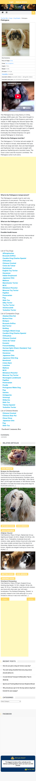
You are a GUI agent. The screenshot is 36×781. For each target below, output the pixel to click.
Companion (10, 63)
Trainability (5, 74)
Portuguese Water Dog (12, 387)
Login (11, 2)
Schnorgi (6, 397)
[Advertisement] (18, 175)
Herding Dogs (8, 579)
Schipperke (7, 395)
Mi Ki (5, 285)
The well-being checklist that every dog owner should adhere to (17, 671)
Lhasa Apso (7, 363)
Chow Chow (7, 418)
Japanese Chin (8, 278)
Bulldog (6, 328)
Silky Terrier (7, 303)
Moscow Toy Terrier (10, 290)
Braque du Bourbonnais (10, 471)
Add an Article (21, 2)
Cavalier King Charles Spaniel (14, 258)
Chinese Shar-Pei (10, 416)
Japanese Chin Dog (10, 358)
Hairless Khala (8, 351)
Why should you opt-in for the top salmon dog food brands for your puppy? (19, 689)
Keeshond (7, 360)
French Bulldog (9, 346)
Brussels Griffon (9, 256)
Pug (4, 298)
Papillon (6, 293)
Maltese (6, 280)
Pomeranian (7, 295)
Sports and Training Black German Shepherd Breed (19, 684)
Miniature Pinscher (10, 288)
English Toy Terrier (10, 271)
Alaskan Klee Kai (9, 316)
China (11, 60)
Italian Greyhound (10, 276)
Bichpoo (6, 321)
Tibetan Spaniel (9, 405)
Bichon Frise (7, 318)
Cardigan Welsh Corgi (11, 331)
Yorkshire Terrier (9, 310)
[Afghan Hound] (18, 504)
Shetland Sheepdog (9, 581)
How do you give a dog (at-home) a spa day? (17, 666)
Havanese (7, 273)
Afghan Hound (6, 533)
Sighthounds (8, 530)
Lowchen (6, 365)
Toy (6, 63)
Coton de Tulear (9, 266)
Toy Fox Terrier (8, 305)
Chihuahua (7, 261)
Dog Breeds (7, 469)
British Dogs (7, 574)
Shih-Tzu (6, 300)
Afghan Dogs (8, 526)
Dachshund (7, 268)
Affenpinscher (8, 253)
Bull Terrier (7, 326)
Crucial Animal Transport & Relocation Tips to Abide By (17, 678)
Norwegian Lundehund (12, 378)
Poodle (5, 385)
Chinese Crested (9, 263)
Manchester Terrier (10, 283)
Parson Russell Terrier (6, 599)
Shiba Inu (6, 400)
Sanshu (6, 392)
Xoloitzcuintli (8, 308)
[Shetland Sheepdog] (18, 560)
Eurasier (6, 343)
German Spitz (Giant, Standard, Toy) (17, 348)
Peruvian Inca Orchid (31, 599)
